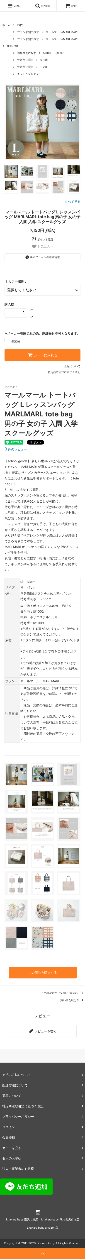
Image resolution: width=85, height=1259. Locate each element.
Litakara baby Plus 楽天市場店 (60, 1219)
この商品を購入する (42, 972)
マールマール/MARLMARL (62, 32)
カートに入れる (45, 355)
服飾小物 (12, 46)
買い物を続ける (70, 1000)
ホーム (6, 25)
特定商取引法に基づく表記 (64, 372)
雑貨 (20, 25)
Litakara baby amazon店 (42, 1227)
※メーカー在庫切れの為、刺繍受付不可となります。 (42, 333)
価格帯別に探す (26, 53)
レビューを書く (45, 1031)
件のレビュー (16, 449)
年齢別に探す (25, 59)
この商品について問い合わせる (60, 993)
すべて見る (72, 201)
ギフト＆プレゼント (29, 74)
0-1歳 (44, 59)
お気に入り (44, 246)
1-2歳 (43, 66)
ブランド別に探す (28, 32)
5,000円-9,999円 (54, 53)
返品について (72, 366)
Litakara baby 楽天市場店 (22, 1219)
